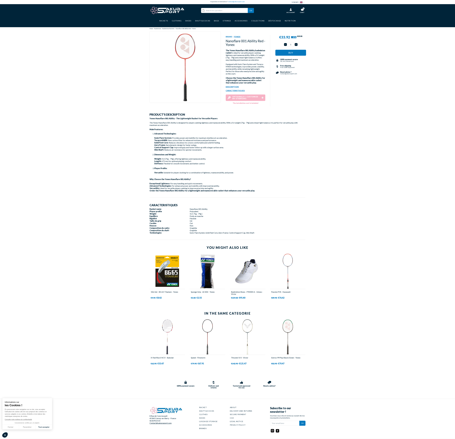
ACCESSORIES (205, 425)
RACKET (203, 407)
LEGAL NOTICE (236, 421)
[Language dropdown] (302, 2)
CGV (232, 418)
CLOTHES (203, 414)
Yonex (237, 37)
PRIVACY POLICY (238, 425)
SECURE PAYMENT (238, 414)
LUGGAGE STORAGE (208, 421)
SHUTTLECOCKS (206, 411)
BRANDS (203, 428)
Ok (251, 10)
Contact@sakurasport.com (161, 423)
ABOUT (233, 407)
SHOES (202, 418)
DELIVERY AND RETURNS (241, 411)
